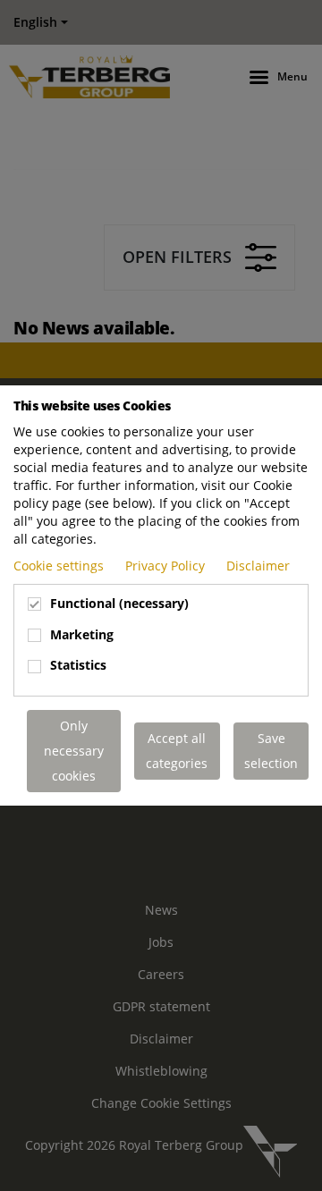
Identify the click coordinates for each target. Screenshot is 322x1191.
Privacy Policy (166, 565)
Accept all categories (177, 751)
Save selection (271, 751)
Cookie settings (60, 565)
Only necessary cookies (74, 750)
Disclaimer (258, 565)
